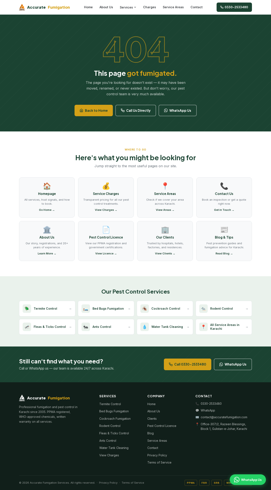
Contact (197, 7)
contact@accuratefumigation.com (224, 417)
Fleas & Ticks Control (114, 433)
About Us (106, 7)
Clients (152, 418)
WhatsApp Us (180, 110)
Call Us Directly (138, 110)
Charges (149, 7)
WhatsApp (208, 410)
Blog (150, 433)
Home (88, 7)
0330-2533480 (236, 7)
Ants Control (107, 440)
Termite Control (110, 404)
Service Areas (173, 7)
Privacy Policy (157, 455)
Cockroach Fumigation (115, 418)
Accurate (48, 7)
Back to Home (96, 110)
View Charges (109, 455)
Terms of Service (159, 462)
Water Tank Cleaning (114, 448)
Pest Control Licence (161, 426)
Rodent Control (109, 426)
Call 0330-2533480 (190, 364)
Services (126, 7)
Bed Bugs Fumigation (114, 411)
